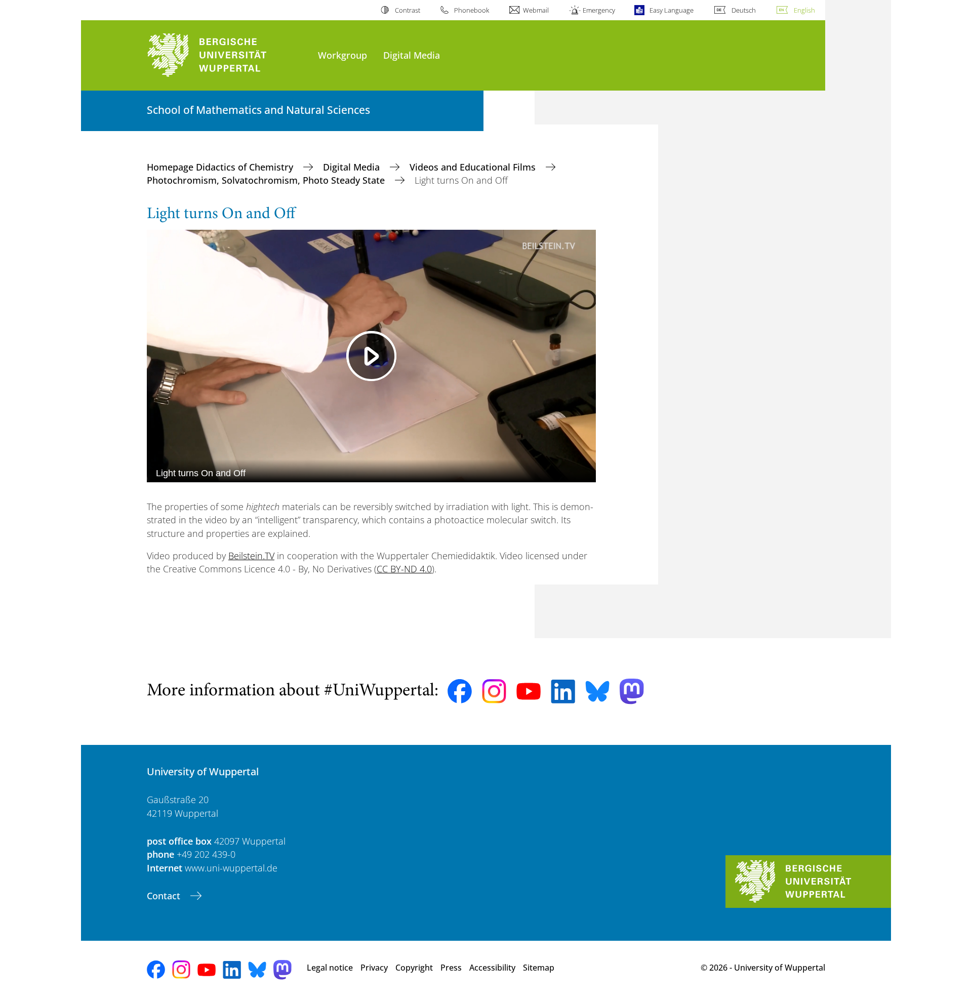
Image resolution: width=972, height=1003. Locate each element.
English (804, 10)
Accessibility (492, 967)
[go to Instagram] (494, 691)
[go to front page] (227, 55)
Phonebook (471, 10)
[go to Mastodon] (632, 691)
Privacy (374, 967)
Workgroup (342, 55)
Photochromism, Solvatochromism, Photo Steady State (267, 180)
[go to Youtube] (528, 691)
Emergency (599, 10)
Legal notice (330, 967)
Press (451, 967)
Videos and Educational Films (474, 167)
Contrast (407, 10)
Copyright (414, 967)
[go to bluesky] (597, 691)
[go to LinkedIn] (563, 691)
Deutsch (744, 10)
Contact (165, 896)
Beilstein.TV (251, 556)
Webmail (536, 10)
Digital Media (411, 55)
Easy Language (671, 10)
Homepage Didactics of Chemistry (221, 167)
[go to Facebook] (460, 691)
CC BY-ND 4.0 (404, 569)
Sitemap (538, 967)
